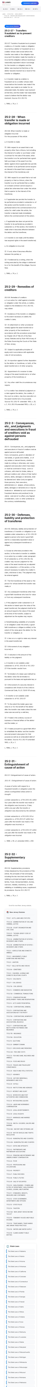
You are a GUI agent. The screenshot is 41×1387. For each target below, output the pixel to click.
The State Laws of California (17, 1318)
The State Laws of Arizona (16, 1308)
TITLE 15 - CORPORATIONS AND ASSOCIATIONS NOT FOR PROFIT (16, 1058)
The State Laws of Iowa (15, 1368)
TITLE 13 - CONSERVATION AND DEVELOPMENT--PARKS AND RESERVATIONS (20, 1045)
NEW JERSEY (19, 14)
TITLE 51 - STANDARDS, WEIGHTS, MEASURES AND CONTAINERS (17, 1240)
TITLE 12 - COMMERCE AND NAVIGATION (19, 1036)
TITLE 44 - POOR (11, 1207)
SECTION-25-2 (8, 17)
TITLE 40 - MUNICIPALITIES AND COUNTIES (19, 1185)
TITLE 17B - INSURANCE (13, 1080)
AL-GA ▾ (5, 9)
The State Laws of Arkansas (17, 1313)
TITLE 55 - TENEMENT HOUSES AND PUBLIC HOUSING (20, 1265)
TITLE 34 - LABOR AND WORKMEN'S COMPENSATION (17, 1152)
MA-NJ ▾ (20, 9)
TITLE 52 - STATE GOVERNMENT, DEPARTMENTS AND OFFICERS (16, 1246)
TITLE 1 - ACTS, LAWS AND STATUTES (18, 964)
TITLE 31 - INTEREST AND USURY (16, 1138)
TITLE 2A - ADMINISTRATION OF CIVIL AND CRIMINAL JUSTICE (19, 969)
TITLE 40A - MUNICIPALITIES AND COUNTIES (20, 1188)
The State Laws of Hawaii (16, 1348)
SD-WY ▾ (35, 9)
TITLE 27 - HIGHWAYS (13, 1121)
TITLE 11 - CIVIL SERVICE (13, 1029)
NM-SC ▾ (27, 9)
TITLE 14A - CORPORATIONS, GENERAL (18, 1053)
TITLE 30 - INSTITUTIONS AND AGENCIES (19, 1134)
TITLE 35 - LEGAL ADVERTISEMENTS (17, 1156)
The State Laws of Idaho (16, 1353)
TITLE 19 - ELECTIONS (13, 1087)
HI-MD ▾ (12, 9)
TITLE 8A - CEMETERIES (13, 1016)
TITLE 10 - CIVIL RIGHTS (13, 1025)
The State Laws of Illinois (16, 1358)
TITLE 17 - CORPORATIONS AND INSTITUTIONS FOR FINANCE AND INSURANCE (17, 1074)
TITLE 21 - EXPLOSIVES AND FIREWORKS (19, 1095)
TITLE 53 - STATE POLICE (14, 1251)
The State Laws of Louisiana (17, 1383)
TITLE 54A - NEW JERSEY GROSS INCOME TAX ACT (19, 1259)
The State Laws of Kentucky (17, 1378)
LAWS (3, 14)
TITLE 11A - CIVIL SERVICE (14, 1033)
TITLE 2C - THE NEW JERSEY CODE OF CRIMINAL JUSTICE (18, 981)
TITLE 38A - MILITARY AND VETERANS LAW (19, 1175)
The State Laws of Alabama (17, 1298)
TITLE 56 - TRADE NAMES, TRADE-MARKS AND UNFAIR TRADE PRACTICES (19, 1271)
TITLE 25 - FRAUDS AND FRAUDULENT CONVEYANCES (19, 15)
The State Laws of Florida (16, 1338)
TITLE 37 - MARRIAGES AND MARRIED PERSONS (18, 1165)
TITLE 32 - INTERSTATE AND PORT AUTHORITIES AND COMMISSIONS (17, 1142)
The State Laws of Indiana (16, 1363)
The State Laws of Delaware (17, 1333)
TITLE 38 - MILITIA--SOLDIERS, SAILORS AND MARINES (20, 1171)
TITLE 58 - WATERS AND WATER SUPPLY (19, 1276)
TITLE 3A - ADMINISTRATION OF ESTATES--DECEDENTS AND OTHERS (20, 987)
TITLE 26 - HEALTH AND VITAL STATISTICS (19, 1117)
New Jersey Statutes (12, 26)
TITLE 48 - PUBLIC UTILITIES (15, 1224)
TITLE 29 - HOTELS (12, 1130)
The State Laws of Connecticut (18, 1328)
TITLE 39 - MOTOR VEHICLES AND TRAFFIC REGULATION (19, 1180)
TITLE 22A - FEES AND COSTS (15, 1098)
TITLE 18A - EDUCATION (13, 1084)
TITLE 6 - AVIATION (12, 1008)
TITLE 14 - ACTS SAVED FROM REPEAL (18, 1049)
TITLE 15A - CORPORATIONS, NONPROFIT (19, 1063)
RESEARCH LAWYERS (30, 3)
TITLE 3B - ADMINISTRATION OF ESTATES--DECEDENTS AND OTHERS (20, 992)
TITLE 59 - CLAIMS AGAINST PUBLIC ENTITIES (17, 1280)
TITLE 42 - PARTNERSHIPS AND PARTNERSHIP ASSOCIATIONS (16, 1197)
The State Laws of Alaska (16, 1303)
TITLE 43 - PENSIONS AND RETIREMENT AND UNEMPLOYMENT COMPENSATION (20, 1203)
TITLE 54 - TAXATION (13, 1255)
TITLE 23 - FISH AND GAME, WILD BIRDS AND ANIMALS (20, 1103)
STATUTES (10, 14)
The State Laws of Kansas (16, 1373)
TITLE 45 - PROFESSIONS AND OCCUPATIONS (15, 1212)
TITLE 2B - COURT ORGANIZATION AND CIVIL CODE (18, 975)
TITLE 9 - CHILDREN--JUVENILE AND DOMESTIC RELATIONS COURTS (17, 1021)
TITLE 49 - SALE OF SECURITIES (16, 1228)
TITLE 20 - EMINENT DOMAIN (15, 1091)
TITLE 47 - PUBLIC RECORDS (15, 1220)
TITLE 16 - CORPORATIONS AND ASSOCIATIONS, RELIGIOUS (16, 1067)
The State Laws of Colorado (17, 1323)
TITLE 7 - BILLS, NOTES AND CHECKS (18, 1012)
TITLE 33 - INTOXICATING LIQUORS (17, 1147)
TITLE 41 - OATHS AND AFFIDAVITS (17, 1192)
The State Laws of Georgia (16, 1343)
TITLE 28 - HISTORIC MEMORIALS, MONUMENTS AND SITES (17, 1126)
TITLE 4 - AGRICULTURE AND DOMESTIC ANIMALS (19, 998)
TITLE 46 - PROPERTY (13, 1217)
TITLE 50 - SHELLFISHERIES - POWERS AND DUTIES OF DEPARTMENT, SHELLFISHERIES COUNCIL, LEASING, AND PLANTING (19, 1234)
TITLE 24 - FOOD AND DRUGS (15, 1108)
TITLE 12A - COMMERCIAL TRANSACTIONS (19, 1040)
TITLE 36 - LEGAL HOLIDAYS (15, 1160)
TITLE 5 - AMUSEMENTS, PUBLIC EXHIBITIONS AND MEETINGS (16, 1004)
